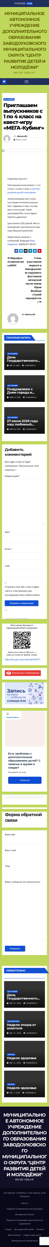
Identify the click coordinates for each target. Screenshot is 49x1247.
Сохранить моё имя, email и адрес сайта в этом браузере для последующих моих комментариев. (22, 591)
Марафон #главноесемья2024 (15, 262)
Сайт (7, 566)
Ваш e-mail (10, 850)
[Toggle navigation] (26, 81)
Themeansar (24, 1196)
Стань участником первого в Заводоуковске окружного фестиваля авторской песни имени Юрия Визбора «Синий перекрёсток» (33, 280)
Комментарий (12, 476)
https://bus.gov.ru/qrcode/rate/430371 (22, 659)
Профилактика (13, 1021)
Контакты (40, 1229)
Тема (7, 866)
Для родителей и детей (24, 1229)
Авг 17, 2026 (15, 1033)
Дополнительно (14, 1235)
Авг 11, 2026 (15, 1063)
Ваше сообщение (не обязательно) (22, 882)
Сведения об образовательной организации (24, 1209)
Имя (7, 532)
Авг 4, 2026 (14, 1093)
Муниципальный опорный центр (25, 1241)
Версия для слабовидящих (25, 673)
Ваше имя (10, 834)
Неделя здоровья (21, 1058)
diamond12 (22, 136)
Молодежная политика (24, 1215)
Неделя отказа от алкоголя (21, 1026)
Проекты (11, 1054)
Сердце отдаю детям (32, 1235)
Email (8, 549)
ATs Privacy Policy (22, 618)
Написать (25, 780)
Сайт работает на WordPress (15, 1193)
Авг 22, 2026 (15, 1003)
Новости (24, 1203)
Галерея (8, 1229)
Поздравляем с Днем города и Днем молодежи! (21, 392)
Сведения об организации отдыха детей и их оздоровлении (24, 1222)
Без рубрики (9, 99)
